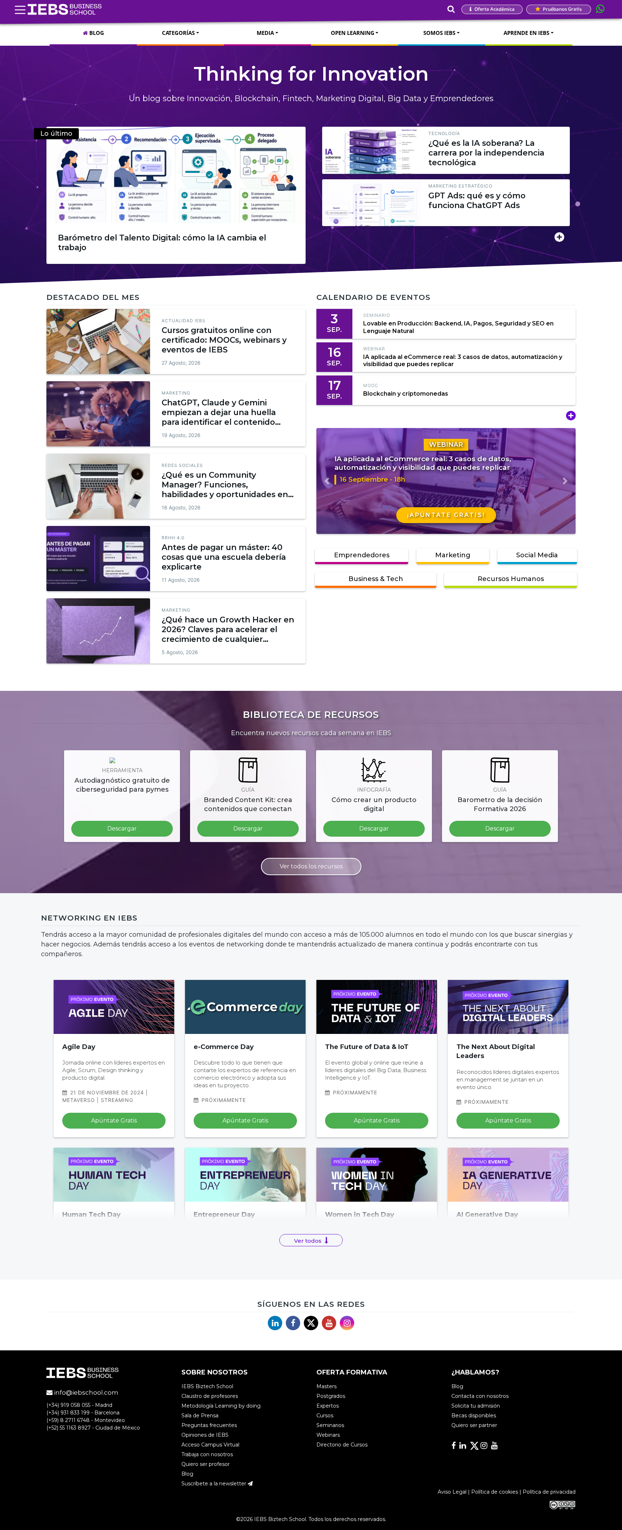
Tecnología (444, 133)
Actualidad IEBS (184, 320)
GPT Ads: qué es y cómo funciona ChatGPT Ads (477, 200)
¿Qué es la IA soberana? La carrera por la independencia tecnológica (486, 152)
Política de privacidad (549, 1492)
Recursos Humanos (511, 579)
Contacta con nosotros (480, 1396)
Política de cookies (494, 1492)
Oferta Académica (494, 9)
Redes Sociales (182, 465)
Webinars (328, 1435)
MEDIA (265, 32)
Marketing (176, 393)
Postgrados (330, 1396)
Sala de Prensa (199, 1415)
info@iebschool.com (85, 1392)
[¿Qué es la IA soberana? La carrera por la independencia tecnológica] (371, 150)
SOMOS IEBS (439, 32)
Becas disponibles (473, 1415)
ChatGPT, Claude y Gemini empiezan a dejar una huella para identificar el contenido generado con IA (219, 417)
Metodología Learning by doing (221, 1406)
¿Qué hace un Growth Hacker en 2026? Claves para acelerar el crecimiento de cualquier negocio (228, 634)
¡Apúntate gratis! (446, 515)
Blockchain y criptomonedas (405, 393)
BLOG (96, 32)
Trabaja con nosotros (207, 1454)
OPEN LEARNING (352, 32)
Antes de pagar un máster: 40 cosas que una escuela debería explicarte (224, 557)
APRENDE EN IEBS (526, 32)
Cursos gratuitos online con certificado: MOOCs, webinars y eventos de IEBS (224, 339)
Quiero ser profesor (205, 1464)
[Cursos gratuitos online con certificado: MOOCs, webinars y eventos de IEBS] (98, 341)
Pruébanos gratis (562, 9)
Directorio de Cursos (342, 1444)
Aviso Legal (452, 1492)
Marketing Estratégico (460, 186)
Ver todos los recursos (311, 866)
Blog (187, 1474)
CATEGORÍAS (178, 32)
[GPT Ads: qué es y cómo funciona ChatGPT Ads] (371, 202)
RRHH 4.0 (173, 537)
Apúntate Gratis (114, 1120)
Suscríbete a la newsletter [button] (214, 1483)
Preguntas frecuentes (209, 1425)
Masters (326, 1386)
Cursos (324, 1415)
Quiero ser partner (474, 1425)
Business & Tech (375, 579)
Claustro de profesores (209, 1396)
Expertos (327, 1406)
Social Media (537, 555)
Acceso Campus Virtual (210, 1444)
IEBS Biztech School (207, 1386)
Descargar (122, 828)
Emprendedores (361, 555)
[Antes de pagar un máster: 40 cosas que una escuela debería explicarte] (98, 558)
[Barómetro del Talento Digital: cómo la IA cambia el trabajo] (176, 175)
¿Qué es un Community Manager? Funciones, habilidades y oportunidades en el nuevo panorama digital (225, 489)
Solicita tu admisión (475, 1406)
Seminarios (330, 1425)
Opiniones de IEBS (205, 1435)
